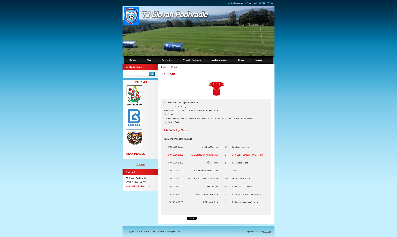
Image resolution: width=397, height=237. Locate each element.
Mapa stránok (252, 3)
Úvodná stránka (237, 3)
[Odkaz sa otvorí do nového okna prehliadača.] (216, 96)
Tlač (271, 3)
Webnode (267, 232)
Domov (164, 67)
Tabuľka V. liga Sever (176, 130)
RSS (263, 3)
